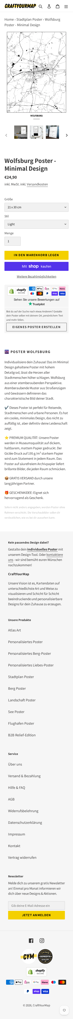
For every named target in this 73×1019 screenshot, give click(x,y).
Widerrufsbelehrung (23, 810)
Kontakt (14, 845)
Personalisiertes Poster (25, 641)
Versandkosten (37, 184)
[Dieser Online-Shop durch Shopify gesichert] (17, 292)
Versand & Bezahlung (24, 775)
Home (9, 19)
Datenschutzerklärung (25, 822)
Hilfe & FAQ (16, 787)
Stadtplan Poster (29, 19)
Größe (8, 199)
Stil (6, 216)
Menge (9, 233)
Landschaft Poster (21, 700)
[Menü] (66, 6)
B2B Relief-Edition (22, 735)
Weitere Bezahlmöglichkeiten (36, 276)
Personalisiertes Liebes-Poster (31, 665)
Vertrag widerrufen (22, 857)
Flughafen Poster (21, 723)
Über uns (15, 764)
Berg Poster (17, 688)
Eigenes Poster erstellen (36, 327)
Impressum (16, 834)
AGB (11, 799)
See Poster (16, 711)
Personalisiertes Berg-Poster (29, 653)
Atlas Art (14, 630)
